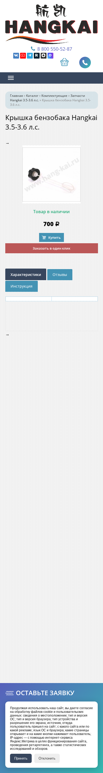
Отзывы (60, 274)
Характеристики (26, 274)
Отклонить (47, 758)
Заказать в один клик (51, 248)
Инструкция (21, 286)
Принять (20, 758)
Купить (54, 237)
